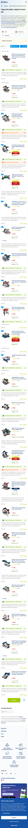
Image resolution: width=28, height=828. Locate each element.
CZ (3, 780)
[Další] (24, 700)
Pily (2, 6)
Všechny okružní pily (7, 40)
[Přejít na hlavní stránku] (4, 2)
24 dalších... (14, 700)
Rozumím (14, 817)
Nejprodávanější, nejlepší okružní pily (17, 6)
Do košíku (24, 78)
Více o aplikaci (7, 794)
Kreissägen (24, 718)
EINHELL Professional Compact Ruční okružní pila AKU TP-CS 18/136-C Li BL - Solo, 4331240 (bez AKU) (14, 22)
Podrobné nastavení (14, 821)
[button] (14, 728)
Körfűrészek (3, 722)
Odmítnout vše (14, 825)
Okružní (6, 6)
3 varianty (4, 240)
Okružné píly (20, 716)
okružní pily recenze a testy (11, 27)
